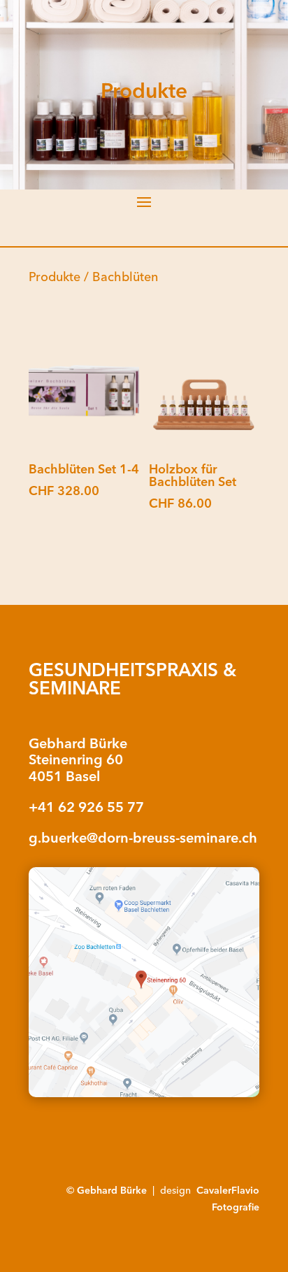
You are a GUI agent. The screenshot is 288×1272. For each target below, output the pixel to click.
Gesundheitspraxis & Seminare (132, 679)
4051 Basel (64, 776)
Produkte (54, 277)
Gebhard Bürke (78, 743)
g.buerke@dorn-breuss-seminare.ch (143, 837)
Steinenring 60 (76, 759)
